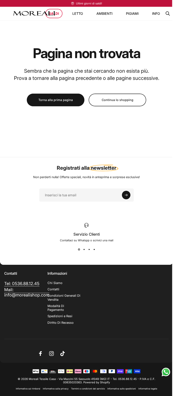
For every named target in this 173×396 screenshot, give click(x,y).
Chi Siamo (54, 283)
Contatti (52, 289)
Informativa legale (146, 388)
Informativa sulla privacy (54, 388)
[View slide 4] (92, 249)
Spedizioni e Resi (59, 316)
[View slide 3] (87, 249)
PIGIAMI (132, 13)
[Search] (168, 13)
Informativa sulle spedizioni (120, 388)
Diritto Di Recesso (60, 323)
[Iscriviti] (124, 195)
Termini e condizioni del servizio (86, 388)
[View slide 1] (77, 249)
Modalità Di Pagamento (55, 308)
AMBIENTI (104, 13)
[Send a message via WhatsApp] (163, 372)
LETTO (77, 13)
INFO (156, 13)
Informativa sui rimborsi (26, 388)
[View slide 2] (82, 249)
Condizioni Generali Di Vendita (61, 297)
